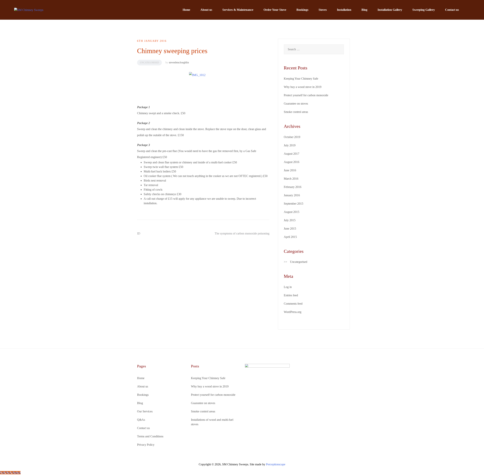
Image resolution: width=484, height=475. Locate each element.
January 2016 (292, 195)
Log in (288, 287)
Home (186, 9)
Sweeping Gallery (423, 9)
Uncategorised (149, 62)
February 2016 (292, 187)
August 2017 (291, 153)
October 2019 (292, 137)
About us (206, 9)
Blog (364, 9)
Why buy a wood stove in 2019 (302, 86)
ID (138, 233)
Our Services (145, 411)
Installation (344, 9)
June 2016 (290, 170)
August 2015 (291, 211)
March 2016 (291, 178)
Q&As (141, 419)
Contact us (452, 9)
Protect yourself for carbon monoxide (306, 95)
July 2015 (290, 220)
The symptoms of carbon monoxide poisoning (242, 233)
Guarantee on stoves (296, 103)
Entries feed (291, 295)
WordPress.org (292, 312)
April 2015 (290, 236)
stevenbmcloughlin (179, 62)
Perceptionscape (275, 464)
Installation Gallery (390, 9)
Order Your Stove (275, 9)
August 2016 (291, 162)
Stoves (323, 9)
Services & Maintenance (237, 9)
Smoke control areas (296, 111)
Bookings (302, 9)
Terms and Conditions (150, 436)
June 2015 (290, 228)
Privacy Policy (145, 444)
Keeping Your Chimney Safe (301, 78)
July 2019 (290, 145)
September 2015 (293, 203)
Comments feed (293, 303)
